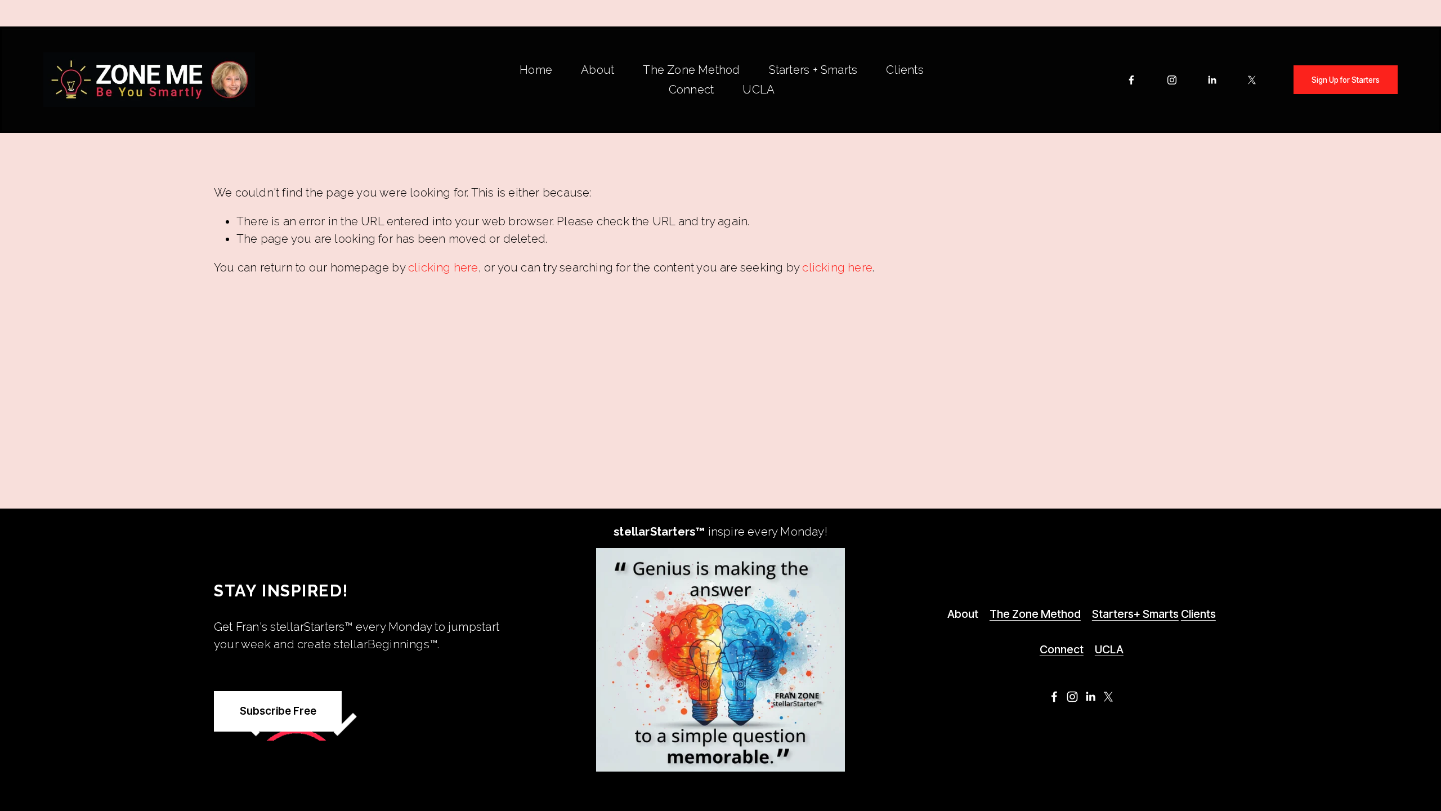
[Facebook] (1131, 80)
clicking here (443, 267)
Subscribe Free (278, 711)
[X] (1251, 80)
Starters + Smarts (813, 70)
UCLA (758, 89)
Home (536, 70)
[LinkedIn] (1212, 80)
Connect (691, 89)
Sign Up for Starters (1346, 79)
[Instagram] (1172, 80)
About (597, 70)
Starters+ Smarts (1135, 614)
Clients (904, 70)
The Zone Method (691, 70)
